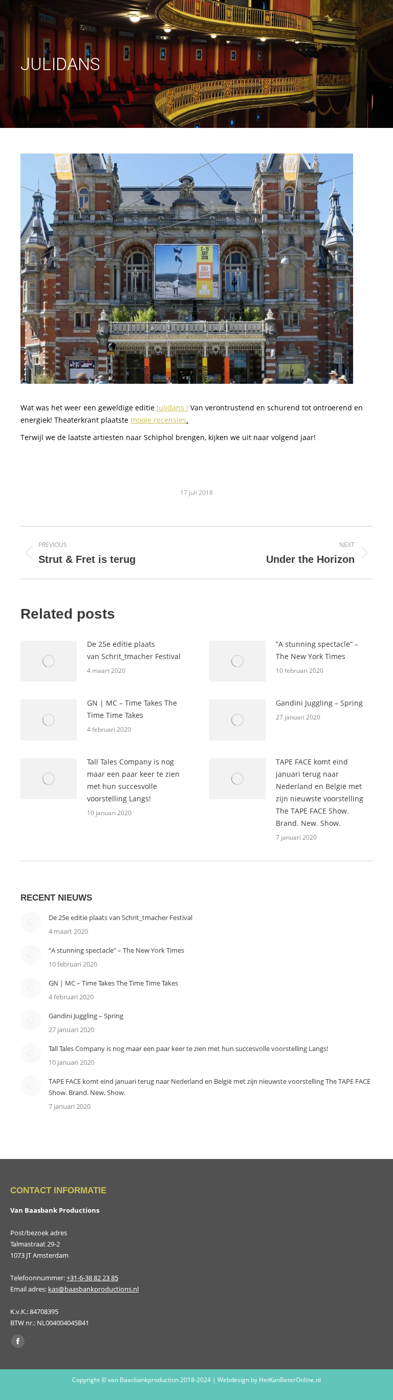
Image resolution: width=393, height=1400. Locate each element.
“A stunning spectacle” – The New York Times (317, 650)
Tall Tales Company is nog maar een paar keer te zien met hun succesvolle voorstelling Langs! (133, 780)
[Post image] (48, 661)
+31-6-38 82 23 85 (92, 1277)
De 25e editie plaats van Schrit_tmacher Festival (134, 650)
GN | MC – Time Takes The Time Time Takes (132, 709)
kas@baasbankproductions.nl (93, 1289)
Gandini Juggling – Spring (319, 703)
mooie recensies (158, 420)
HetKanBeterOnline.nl (290, 1379)
